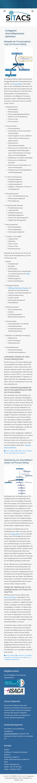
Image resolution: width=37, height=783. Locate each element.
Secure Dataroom (14, 705)
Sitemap (16, 780)
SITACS (14, 776)
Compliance (20, 655)
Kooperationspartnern (11, 733)
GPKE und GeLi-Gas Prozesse (18, 288)
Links (19, 778)
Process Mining (18, 84)
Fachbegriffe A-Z (27, 778)
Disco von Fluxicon (10, 597)
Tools (21, 780)
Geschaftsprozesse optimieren (17, 453)
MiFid (28, 273)
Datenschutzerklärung (12, 778)
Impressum (30, 776)
